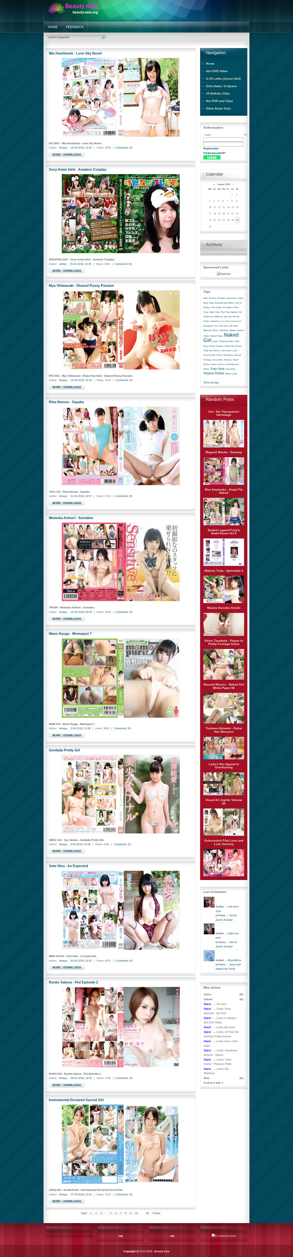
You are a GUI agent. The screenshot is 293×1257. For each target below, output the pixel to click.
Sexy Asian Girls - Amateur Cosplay (77, 169)
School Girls (209, 355)
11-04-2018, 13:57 (81, 496)
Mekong (207, 330)
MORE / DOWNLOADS (66, 154)
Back (84, 1213)
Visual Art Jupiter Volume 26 (223, 801)
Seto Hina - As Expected (68, 866)
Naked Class (216, 336)
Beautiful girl (221, 303)
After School (209, 298)
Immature (214, 321)
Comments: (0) (124, 147)
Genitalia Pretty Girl (64, 750)
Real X (216, 350)
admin (62, 264)
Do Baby (227, 307)
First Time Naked (229, 312)
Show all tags (211, 382)
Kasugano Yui (210, 326)
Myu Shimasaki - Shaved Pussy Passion (81, 285)
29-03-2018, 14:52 (81, 1078)
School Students (224, 355)
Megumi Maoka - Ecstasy (223, 452)
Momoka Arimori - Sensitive (71, 518)
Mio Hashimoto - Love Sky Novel (75, 53)
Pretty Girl (229, 346)
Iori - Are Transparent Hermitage (223, 413)
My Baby (224, 330)
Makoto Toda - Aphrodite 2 (223, 570)
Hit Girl (236, 316)
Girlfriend (218, 316)
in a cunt (225, 321)
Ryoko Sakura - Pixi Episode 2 (73, 982)
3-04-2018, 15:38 (80, 728)
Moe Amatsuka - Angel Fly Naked (224, 491)
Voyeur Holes (213, 373)
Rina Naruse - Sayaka (66, 402)
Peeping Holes (226, 341)
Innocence (236, 321)
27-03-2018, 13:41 (81, 1194)
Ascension (232, 298)
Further (156, 1213)
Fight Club (214, 312)
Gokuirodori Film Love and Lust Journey (223, 842)
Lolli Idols (233, 326)
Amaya (63, 147)
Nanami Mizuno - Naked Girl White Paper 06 (224, 686)
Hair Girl (227, 316)
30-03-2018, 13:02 (81, 960)
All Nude (221, 298)
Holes (206, 321)
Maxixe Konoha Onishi (223, 608)
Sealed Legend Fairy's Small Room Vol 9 (224, 531)
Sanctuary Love (229, 350)
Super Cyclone (217, 364)
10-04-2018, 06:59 (81, 612)
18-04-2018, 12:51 (81, 147)
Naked (233, 330)
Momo (216, 330)
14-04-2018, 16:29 (81, 380)
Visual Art (230, 369)
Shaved (227, 360)
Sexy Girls (217, 360)
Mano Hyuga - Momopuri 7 (70, 633)
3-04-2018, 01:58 (80, 844)
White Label (231, 373)
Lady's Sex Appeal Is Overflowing (224, 765)
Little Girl (223, 326)
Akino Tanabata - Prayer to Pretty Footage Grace (223, 642)
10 (136, 1213)
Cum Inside (216, 307)
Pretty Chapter (216, 346)
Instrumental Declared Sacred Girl (76, 1100)
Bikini (231, 303)
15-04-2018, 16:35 (80, 264)
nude (215, 341)
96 (147, 1213)
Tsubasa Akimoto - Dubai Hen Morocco (223, 730)
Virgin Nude (217, 368)
